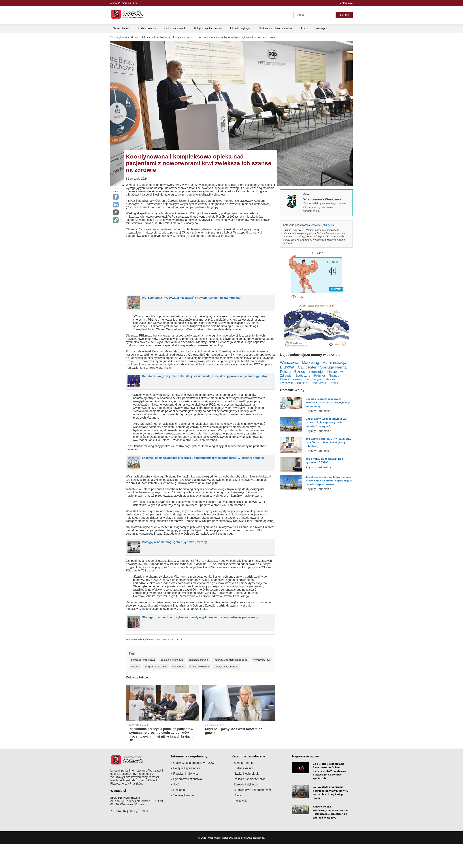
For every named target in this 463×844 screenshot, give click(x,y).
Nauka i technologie (175, 28)
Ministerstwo (335, 372)
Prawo (334, 382)
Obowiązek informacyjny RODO (193, 762)
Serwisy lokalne (183, 795)
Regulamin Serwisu (186, 773)
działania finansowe (172, 659)
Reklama (179, 789)
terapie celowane (199, 666)
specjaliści (178, 666)
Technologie (313, 379)
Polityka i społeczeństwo (208, 28)
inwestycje (287, 382)
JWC (176, 784)
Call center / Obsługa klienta (322, 367)
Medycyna (319, 382)
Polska (285, 372)
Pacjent (135, 666)
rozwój (297, 379)
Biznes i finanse (121, 28)
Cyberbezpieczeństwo (187, 779)
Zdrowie (286, 375)
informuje (316, 372)
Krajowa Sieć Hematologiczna (230, 659)
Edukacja (303, 382)
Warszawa (289, 362)
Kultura (285, 379)
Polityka (319, 375)
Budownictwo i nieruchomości (276, 28)
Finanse (333, 375)
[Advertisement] (200, 265)
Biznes (299, 372)
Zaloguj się (346, 2)
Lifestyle (330, 379)
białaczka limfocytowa (143, 659)
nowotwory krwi (261, 659)
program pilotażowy (156, 666)
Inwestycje (322, 28)
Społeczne (302, 375)
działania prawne (198, 659)
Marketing (310, 362)
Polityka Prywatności (186, 768)
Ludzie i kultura (147, 28)
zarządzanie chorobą (226, 666)
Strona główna (118, 37)
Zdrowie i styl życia (240, 28)
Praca (304, 28)
